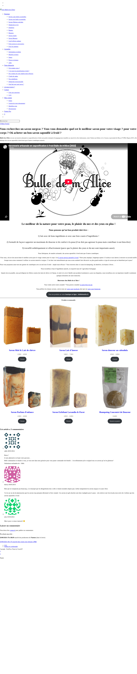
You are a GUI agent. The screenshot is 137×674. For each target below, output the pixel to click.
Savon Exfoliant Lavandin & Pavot (68, 412)
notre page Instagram (94, 289)
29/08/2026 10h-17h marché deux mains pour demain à (18, 542)
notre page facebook (73, 289)
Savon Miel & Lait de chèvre (22, 350)
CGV (5, 545)
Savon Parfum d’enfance (22, 412)
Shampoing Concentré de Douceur (115, 412)
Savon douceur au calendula (115, 350)
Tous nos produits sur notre (68, 294)
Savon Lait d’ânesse (68, 350)
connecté (12, 530)
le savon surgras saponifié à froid (68, 257)
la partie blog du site (86, 285)
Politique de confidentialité (11, 546)
